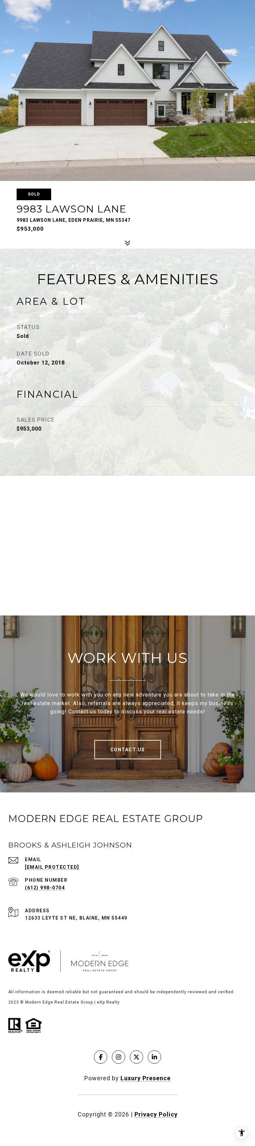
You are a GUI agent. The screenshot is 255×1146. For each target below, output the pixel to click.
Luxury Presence (146, 1078)
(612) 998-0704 (45, 887)
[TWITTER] (136, 1057)
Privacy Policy (156, 1114)
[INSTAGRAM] (118, 1057)
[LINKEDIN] (154, 1057)
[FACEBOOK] (100, 1057)
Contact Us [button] (127, 749)
